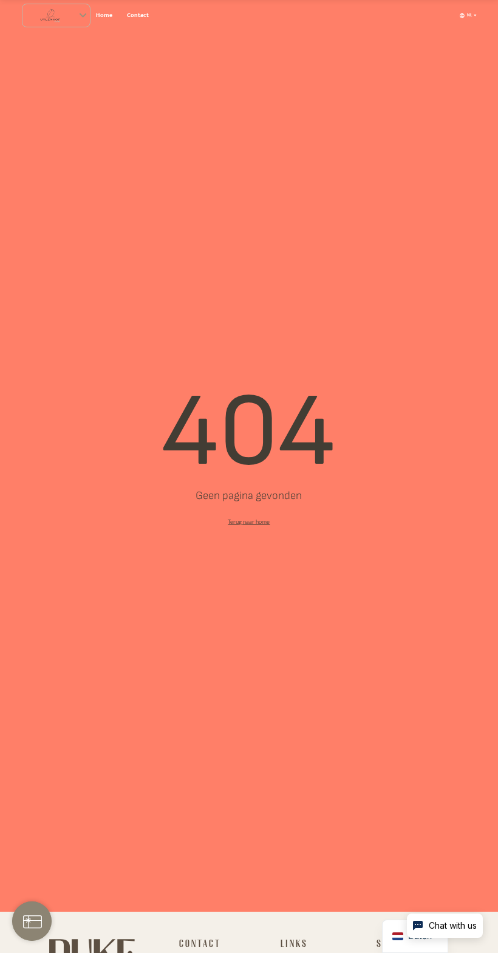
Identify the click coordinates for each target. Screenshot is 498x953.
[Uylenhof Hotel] (50, 15)
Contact (138, 15)
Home (104, 15)
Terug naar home (249, 522)
